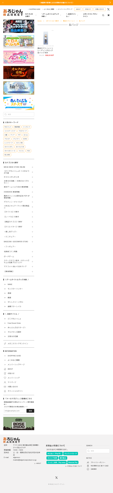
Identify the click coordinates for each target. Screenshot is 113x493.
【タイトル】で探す (11, 212)
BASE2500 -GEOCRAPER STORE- (16, 242)
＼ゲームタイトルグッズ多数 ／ (50, 15)
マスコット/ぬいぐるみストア (15, 266)
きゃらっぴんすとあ (11, 177)
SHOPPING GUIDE (34, 9)
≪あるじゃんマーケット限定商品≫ (16, 207)
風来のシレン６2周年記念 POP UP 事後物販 (17, 197)
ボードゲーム (9, 257)
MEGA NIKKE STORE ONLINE (14, 167)
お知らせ (88, 9)
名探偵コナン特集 (10, 252)
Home (39, 21)
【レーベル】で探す (11, 217)
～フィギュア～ (10, 247)
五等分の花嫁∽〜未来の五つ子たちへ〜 (16, 182)
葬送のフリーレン (69, 21)
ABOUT (78, 9)
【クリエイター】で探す (13, 227)
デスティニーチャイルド (13, 202)
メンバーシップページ (65, 9)
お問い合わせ (99, 9)
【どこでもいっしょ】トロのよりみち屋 (16, 172)
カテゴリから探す (29, 15)
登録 (30, 411)
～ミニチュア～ (10, 237)
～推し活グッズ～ (10, 232)
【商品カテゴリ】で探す (13, 222)
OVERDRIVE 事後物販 (12, 192)
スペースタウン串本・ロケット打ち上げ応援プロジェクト (16, 262)
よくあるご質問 (49, 9)
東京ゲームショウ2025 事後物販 (17, 187)
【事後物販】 (9, 271)
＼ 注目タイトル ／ (71, 15)
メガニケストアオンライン (90, 15)
